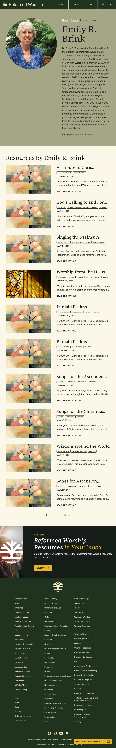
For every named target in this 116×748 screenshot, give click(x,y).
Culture (47, 617)
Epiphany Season (21, 617)
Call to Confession (82, 652)
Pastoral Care (50, 694)
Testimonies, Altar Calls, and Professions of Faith (86, 699)
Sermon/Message (81, 684)
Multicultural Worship (53, 680)
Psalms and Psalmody (53, 708)
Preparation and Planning (55, 703)
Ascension (61, 381)
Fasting (47, 630)
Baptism (77, 689)
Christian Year (20, 720)
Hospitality (48, 644)
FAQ (91, 4)
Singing (94, 207)
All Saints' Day (20, 685)
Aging (16, 702)
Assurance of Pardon (83, 666)
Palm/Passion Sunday (23, 644)
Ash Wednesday (21, 635)
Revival (88, 312)
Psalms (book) (98, 242)
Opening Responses (82, 648)
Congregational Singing (81, 242)
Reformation (49, 717)
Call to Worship (80, 639)
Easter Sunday (20, 658)
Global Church (63, 312)
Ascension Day (20, 667)
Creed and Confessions (84, 693)
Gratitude (48, 639)
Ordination (48, 690)
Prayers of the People (83, 705)
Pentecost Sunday (22, 671)
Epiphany (80, 416)
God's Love (82, 381)
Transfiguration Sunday (24, 626)
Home (65, 20)
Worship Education (82, 626)
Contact (77, 4)
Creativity (67, 172)
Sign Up (41, 568)
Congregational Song (53, 608)
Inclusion (61, 207)
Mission (47, 671)
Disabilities (49, 621)
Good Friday (19, 653)
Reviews (47, 721)
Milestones (48, 667)
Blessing (71, 381)
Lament (77, 661)
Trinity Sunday (95, 486)
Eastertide (18, 662)
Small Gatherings (81, 599)
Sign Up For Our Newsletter (90, 741)
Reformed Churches (79, 451)
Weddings (78, 612)
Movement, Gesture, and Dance (57, 676)
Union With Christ (93, 277)
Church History (63, 242)
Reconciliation (50, 712)
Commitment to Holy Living (85, 670)
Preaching (48, 699)
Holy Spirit (72, 486)
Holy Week (19, 639)
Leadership (49, 658)
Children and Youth (22, 716)
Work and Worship (82, 617)
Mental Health (50, 662)
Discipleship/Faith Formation (56, 626)
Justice (47, 653)
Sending (77, 721)
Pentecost (93, 381)
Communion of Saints (66, 277)
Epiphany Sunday (21, 612)
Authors (75, 20)
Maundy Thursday (22, 649)
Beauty (17, 707)
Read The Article (66, 191)
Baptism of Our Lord (22, 621)
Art (59, 172)
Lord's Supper (80, 710)
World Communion (82, 621)
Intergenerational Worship (78, 207)
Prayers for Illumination (84, 675)
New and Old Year (52, 685)
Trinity (77, 608)
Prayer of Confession (83, 657)
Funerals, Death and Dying (55, 635)
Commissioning (51, 603)
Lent (16, 630)
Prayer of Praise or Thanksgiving (82, 715)
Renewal (92, 451)
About (61, 4)
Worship (103, 207)
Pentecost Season (22, 676)
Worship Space (79, 172)
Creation (80, 277)
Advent (60, 416)
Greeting (78, 643)
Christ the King (20, 690)
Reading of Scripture (83, 680)
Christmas (70, 416)
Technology (79, 603)
